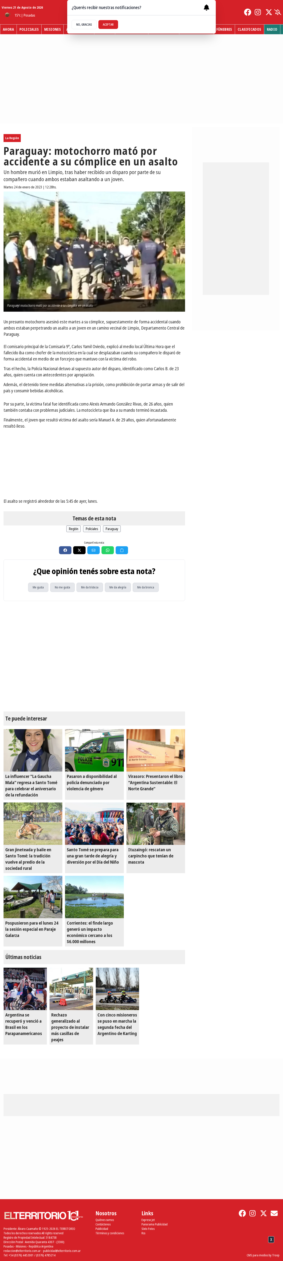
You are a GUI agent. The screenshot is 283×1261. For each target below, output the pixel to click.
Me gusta (38, 587)
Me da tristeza (89, 587)
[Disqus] (94, 656)
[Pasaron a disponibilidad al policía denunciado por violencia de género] (94, 750)
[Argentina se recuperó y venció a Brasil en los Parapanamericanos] (25, 989)
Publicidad (102, 1229)
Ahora (8, 29)
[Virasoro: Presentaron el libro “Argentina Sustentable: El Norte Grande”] (155, 750)
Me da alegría (117, 587)
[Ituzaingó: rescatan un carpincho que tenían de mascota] (155, 823)
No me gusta (62, 587)
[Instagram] (258, 12)
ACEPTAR (108, 24)
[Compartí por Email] (93, 550)
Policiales (29, 29)
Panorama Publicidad (155, 1224)
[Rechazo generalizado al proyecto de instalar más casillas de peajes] (71, 989)
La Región (12, 138)
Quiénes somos (105, 1220)
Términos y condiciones (110, 1233)
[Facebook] (247, 12)
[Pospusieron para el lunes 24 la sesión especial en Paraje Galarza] (33, 897)
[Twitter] (268, 12)
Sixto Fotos (148, 1229)
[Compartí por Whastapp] (107, 550)
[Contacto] (274, 1213)
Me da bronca (145, 587)
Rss (143, 1233)
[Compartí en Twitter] (79, 550)
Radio (272, 29)
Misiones (52, 29)
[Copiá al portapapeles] (122, 550)
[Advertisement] (94, 464)
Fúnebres (224, 29)
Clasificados (249, 29)
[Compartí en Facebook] (65, 550)
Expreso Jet (148, 1220)
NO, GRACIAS (84, 24)
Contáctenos (103, 1224)
